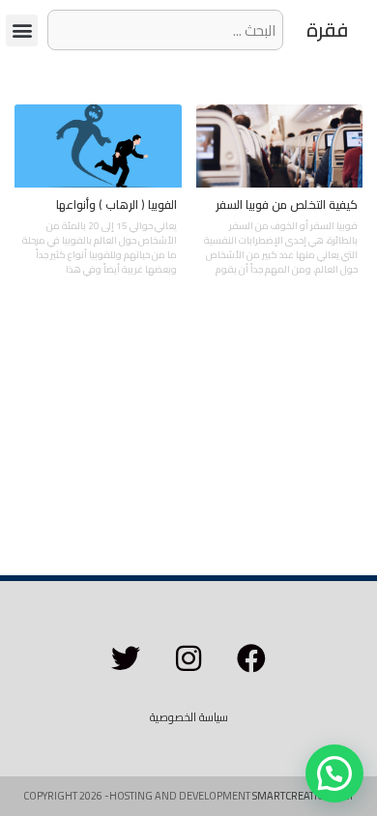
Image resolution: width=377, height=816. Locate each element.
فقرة (327, 29)
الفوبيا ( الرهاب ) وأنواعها (116, 204)
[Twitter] (126, 658)
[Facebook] (251, 658)
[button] (22, 30)
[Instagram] (189, 658)
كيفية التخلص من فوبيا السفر (287, 204)
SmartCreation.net (303, 795)
